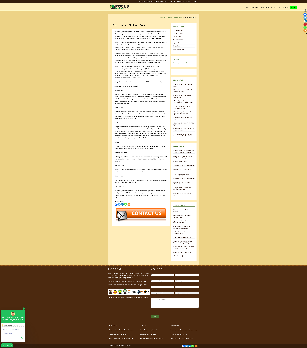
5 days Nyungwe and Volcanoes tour (183, 194)
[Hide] (306, 33)
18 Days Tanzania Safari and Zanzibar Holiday (182, 233)
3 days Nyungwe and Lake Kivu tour (182, 170)
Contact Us (293, 7)
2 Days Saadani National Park (182, 237)
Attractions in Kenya (177, 17)
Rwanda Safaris (178, 40)
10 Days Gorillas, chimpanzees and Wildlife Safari (182, 188)
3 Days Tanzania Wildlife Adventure (181, 210)
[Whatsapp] (125, 204)
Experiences (274, 7)
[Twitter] (119, 204)
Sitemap (145, 297)
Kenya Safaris (177, 37)
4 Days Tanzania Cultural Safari (183, 252)
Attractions (286, 7)
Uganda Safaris (178, 43)
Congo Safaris (177, 46)
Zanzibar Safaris (178, 33)
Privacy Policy (130, 297)
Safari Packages (255, 7)
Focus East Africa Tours (166, 17)
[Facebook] (116, 204)
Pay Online (150, 1)
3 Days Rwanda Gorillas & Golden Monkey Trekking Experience (183, 151)
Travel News (142, 1)
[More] (129, 204)
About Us (111, 297)
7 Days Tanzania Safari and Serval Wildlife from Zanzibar (183, 247)
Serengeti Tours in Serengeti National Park (182, 216)
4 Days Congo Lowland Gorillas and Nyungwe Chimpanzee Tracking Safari (182, 157)
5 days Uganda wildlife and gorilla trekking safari (182, 107)
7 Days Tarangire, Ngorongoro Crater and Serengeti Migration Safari (182, 242)
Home (247, 7)
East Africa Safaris (178, 49)
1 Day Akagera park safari (181, 175)
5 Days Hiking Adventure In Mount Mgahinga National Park (184, 113)
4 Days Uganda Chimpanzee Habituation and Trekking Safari (183, 102)
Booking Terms (119, 297)
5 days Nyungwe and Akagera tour (184, 178)
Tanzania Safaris (178, 30)
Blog (280, 7)
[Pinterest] (305, 24)
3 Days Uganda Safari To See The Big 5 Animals (183, 124)
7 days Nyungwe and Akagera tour (184, 165)
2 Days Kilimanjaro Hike (180, 256)
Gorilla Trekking (265, 7)
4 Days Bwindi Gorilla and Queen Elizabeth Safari (183, 129)
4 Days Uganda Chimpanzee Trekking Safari (182, 96)
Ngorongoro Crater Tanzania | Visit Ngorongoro (182, 221)
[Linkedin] (122, 204)
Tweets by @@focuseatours (181, 63)
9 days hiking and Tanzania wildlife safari (181, 183)
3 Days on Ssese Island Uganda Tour (182, 118)
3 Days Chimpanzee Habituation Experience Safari (183, 91)
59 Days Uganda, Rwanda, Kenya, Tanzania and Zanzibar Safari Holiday (183, 135)
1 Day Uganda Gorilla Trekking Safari (182, 85)
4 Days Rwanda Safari (180, 162)
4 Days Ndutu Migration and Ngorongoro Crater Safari (182, 227)
